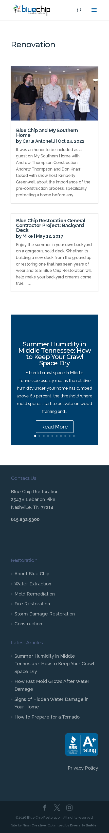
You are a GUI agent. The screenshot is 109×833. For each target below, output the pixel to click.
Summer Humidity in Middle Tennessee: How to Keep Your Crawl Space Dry (54, 353)
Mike (28, 236)
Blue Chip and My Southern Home (47, 133)
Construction (28, 623)
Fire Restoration (32, 603)
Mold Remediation (34, 594)
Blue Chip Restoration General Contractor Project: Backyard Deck (50, 225)
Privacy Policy (83, 768)
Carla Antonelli (39, 141)
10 (74, 436)
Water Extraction (32, 583)
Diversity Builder (84, 825)
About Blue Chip (31, 573)
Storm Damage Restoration (44, 613)
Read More (54, 427)
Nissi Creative (34, 825)
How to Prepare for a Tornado (47, 717)
